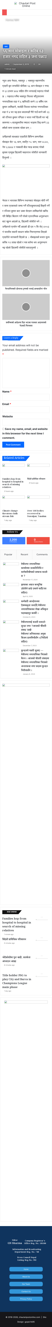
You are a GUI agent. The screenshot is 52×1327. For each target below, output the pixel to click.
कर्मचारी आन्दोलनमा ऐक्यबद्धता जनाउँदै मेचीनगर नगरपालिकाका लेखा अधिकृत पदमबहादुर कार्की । (34, 608)
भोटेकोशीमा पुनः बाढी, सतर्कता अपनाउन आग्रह (16, 960)
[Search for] (48, 5)
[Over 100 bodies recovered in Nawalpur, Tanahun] (38, 502)
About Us (26, 1277)
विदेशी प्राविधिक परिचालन (36, 479)
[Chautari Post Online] (26, 4)
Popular (8, 554)
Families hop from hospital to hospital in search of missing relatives (12, 483)
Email (6, 404)
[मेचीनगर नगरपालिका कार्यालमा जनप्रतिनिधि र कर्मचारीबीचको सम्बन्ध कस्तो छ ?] (11, 567)
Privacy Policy (26, 1299)
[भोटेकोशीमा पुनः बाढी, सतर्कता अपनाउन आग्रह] (42, 964)
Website (7, 416)
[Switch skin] (43, 5)
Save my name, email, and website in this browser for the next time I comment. (25, 433)
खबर (17, 19)
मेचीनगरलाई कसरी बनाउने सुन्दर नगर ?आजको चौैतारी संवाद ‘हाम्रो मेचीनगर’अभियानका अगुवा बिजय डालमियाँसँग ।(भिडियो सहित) (34, 632)
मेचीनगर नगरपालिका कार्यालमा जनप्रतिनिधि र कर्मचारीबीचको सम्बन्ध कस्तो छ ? (34, 570)
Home (9, 19)
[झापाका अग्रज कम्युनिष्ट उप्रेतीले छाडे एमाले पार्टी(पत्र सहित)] (11, 588)
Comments (42, 554)
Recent (24, 554)
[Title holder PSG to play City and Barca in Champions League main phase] (42, 982)
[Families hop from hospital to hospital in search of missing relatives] (13, 470)
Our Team (26, 1284)
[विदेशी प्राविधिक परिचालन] (38, 470)
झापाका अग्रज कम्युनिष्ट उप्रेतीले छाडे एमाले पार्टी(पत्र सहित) (33, 589)
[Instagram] (31, 1305)
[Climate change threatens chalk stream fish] (13, 502)
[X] (24, 1305)
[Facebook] (21, 1305)
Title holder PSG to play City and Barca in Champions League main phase (16, 982)
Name (7, 391)
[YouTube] (27, 1305)
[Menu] (3, 5)
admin (7, 64)
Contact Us (26, 1291)
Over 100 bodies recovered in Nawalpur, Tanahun (36, 514)
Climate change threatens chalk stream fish (10, 514)
